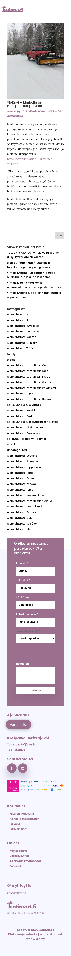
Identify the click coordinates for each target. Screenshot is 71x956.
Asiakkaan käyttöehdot (25, 861)
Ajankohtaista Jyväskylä (23, 326)
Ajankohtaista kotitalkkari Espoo (28, 376)
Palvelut (15, 824)
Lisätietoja (23, 664)
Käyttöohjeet (18, 851)
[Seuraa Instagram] (22, 768)
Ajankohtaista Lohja (20, 489)
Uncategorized (17, 450)
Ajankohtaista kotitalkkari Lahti (27, 371)
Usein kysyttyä (19, 856)
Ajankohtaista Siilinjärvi (22, 343)
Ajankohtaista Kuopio (21, 512)
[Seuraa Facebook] (12, 768)
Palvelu (12, 444)
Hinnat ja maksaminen (24, 819)
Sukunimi (22, 580)
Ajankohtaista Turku (20, 478)
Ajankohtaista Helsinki (21, 410)
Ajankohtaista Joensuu (22, 461)
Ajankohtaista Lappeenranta (26, 467)
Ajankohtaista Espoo (21, 393)
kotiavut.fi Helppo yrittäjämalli (27, 439)
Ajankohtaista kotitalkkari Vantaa (29, 382)
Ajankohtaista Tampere (23, 331)
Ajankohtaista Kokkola (22, 416)
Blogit (11, 360)
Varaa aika (18, 724)
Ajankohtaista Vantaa (21, 337)
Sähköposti (23, 597)
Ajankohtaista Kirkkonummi (25, 427)
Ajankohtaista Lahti (20, 473)
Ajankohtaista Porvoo (21, 484)
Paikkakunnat (18, 829)
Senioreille (16, 866)
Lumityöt (12, 354)
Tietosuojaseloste (23, 934)
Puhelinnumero (26, 614)
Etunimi (20, 563)
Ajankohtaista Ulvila (20, 529)
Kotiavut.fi (16, 805)
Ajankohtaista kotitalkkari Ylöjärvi (29, 501)
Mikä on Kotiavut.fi (22, 813)
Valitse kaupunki (28, 631)
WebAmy (39, 939)
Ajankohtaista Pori (19, 314)
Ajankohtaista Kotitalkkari (24, 506)
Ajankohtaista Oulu (20, 518)
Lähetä (35, 690)
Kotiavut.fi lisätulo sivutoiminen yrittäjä (32, 422)
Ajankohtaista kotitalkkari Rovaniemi (31, 388)
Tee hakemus (16, 749)
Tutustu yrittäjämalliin (21, 744)
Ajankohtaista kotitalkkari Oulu (27, 365)
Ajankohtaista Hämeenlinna (25, 495)
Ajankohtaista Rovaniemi (23, 433)
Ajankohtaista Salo (19, 320)
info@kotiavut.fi (17, 892)
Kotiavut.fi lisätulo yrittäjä (24, 405)
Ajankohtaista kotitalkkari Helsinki (29, 399)
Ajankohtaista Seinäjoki (22, 523)
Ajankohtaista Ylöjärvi (43, 111)
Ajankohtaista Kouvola (22, 456)
